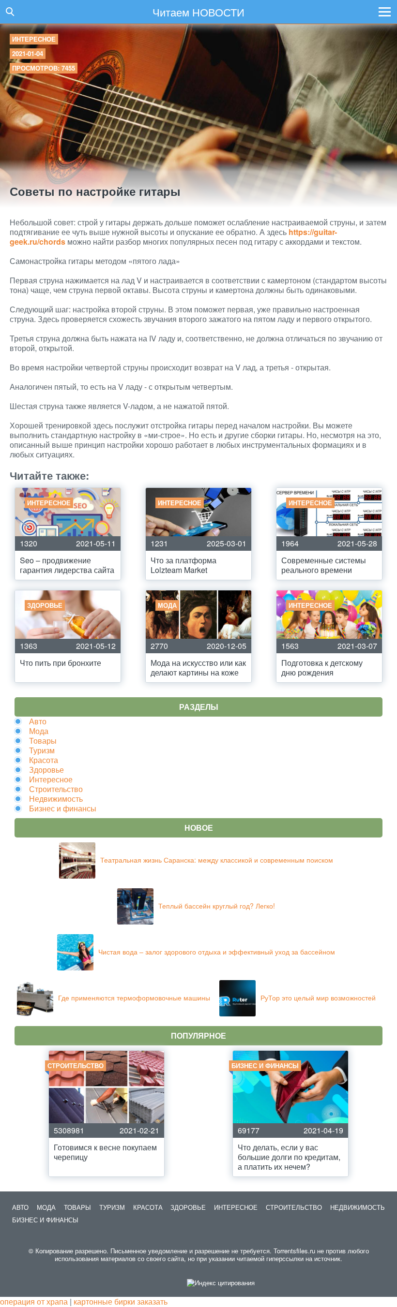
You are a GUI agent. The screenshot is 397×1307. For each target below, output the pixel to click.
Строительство (56, 788)
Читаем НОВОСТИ (198, 11)
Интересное (34, 39)
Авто (37, 721)
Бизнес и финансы (62, 808)
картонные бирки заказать (121, 1301)
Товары (43, 740)
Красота (43, 759)
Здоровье (46, 769)
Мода (38, 730)
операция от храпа (34, 1301)
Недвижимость (56, 798)
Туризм (42, 750)
